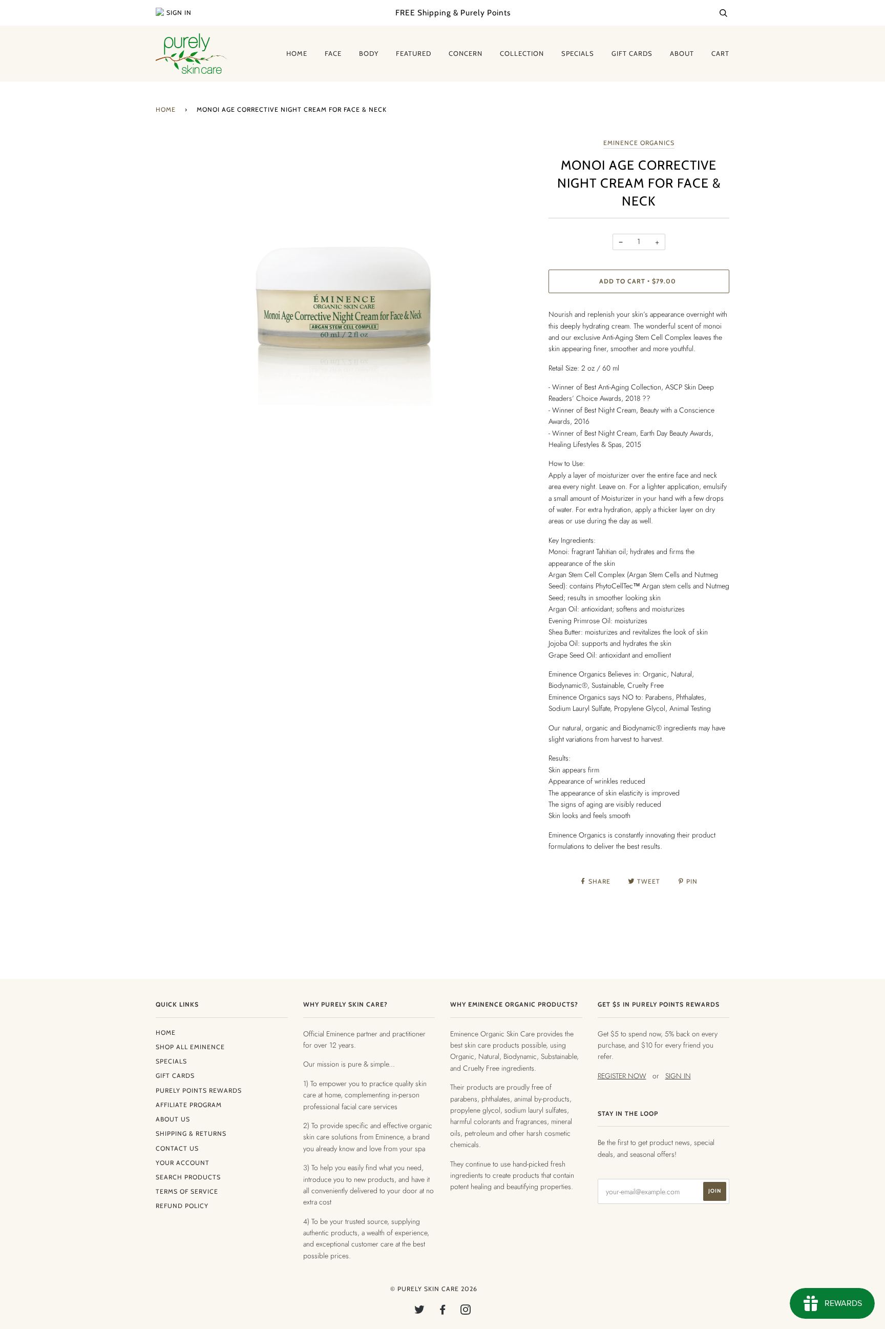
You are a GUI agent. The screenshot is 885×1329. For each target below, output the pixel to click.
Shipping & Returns (191, 1133)
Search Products (188, 1177)
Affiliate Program (189, 1105)
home (296, 53)
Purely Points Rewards (199, 1090)
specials (577, 53)
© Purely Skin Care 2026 (433, 1289)
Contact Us (177, 1148)
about (682, 53)
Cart (720, 53)
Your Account (182, 1163)
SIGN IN (678, 1076)
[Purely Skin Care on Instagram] (465, 1311)
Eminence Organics (639, 143)
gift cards (632, 53)
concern (465, 53)
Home (166, 109)
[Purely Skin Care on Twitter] (419, 1311)
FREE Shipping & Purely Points (453, 12)
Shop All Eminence (190, 1047)
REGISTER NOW (622, 1076)
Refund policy (182, 1206)
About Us (173, 1119)
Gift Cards (175, 1075)
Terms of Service (187, 1191)
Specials (171, 1061)
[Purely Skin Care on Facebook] (442, 1311)
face (333, 53)
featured (413, 53)
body (368, 53)
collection (522, 53)
